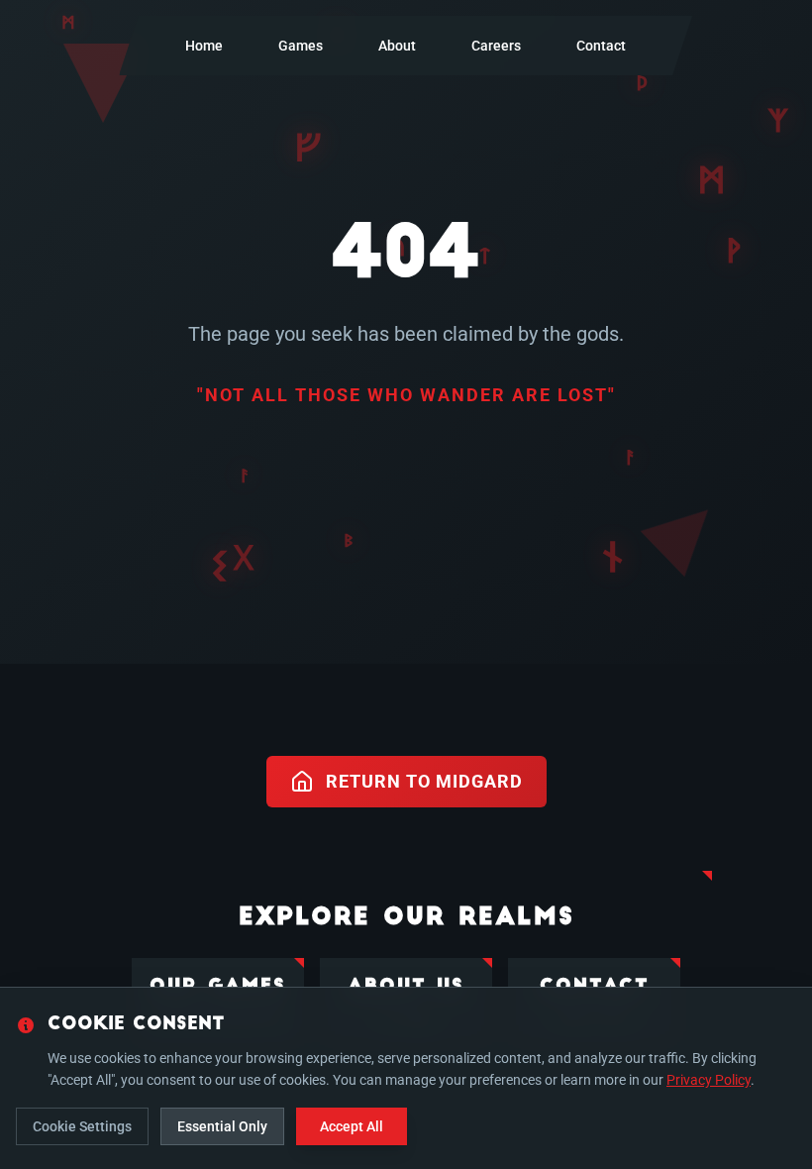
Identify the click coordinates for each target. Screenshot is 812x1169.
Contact (601, 45)
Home (204, 45)
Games (300, 45)
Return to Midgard (424, 781)
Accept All (351, 1126)
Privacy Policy (708, 1080)
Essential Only (222, 1126)
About (397, 45)
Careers (496, 45)
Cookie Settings (82, 1126)
